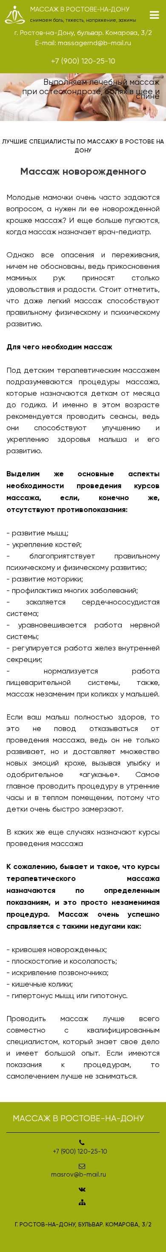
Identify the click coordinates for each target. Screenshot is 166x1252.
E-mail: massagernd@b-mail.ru (83, 43)
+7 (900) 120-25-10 (83, 60)
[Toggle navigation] (154, 15)
